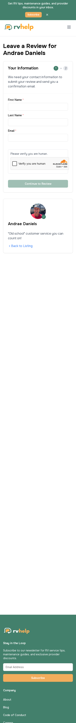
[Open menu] (69, 27)
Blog (6, 707)
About (7, 699)
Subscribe (33, 14)
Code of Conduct (14, 715)
